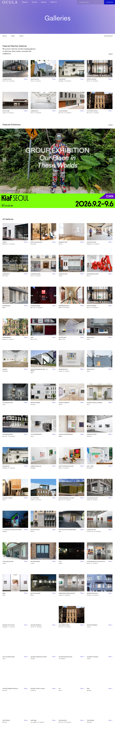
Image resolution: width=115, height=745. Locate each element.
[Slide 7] (93, 191)
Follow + (26, 79)
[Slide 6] (79, 191)
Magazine (25, 2)
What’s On (53, 2)
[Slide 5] (65, 191)
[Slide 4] (50, 191)
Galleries (43, 2)
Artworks (34, 2)
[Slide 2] (22, 191)
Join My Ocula (109, 2)
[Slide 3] (36, 191)
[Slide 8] (107, 191)
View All (110, 53)
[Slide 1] (8, 191)
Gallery (13, 36)
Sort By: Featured (108, 36)
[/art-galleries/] (9, 2)
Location (21, 36)
